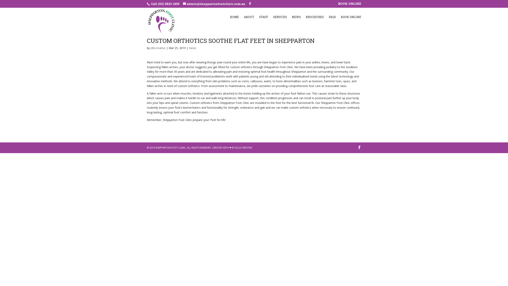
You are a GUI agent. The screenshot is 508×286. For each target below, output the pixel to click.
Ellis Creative (244, 147)
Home (234, 17)
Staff (263, 17)
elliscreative (158, 48)
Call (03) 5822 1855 (165, 4)
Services (280, 17)
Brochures (315, 17)
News (296, 17)
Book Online (351, 17)
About (249, 17)
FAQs (332, 17)
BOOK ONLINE (349, 4)
